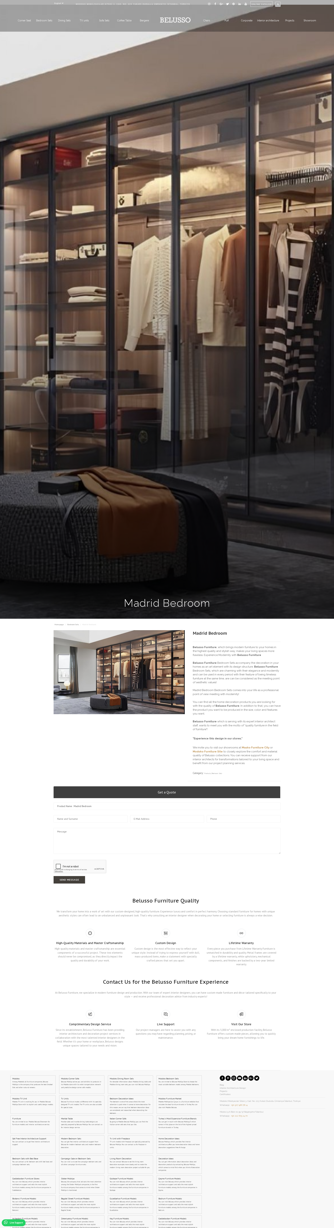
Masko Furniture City (255, 747)
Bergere (144, 20)
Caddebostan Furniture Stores (31, 1184)
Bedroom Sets (44, 20)
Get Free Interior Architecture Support (31, 1142)
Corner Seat (24, 20)
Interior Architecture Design (233, 1088)
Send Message (69, 879)
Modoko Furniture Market (178, 1103)
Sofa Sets (104, 20)
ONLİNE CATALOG (262, 4)
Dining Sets (64, 20)
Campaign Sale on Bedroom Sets (81, 1162)
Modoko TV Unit (32, 1102)
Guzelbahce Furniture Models (129, 1204)
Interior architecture (268, 20)
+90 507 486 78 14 (239, 1105)
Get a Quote (167, 792)
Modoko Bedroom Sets (178, 1082)
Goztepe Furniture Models (129, 1184)
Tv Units (81, 1103)
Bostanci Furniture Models (31, 1204)
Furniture (31, 1122)
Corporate (246, 20)
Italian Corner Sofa (129, 1122)
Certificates (225, 1094)
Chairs (206, 20)
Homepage (59, 624)
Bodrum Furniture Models (177, 1204)
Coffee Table (124, 20)
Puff (227, 20)
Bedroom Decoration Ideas (130, 1106)
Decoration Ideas (179, 1164)
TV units (84, 20)
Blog (222, 1085)
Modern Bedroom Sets (81, 1143)
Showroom (310, 20)
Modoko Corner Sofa (81, 1083)
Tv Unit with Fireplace (130, 1143)
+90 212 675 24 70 (239, 1116)
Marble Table (81, 1123)
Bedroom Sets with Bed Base (32, 1162)
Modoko (32, 1083)
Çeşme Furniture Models (177, 1184)
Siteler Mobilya (81, 1184)
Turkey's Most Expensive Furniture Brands (177, 1123)
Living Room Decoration (130, 1163)
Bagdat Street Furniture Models (80, 1204)
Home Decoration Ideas (179, 1143)
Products (207, 773)
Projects (289, 20)
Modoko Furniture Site (208, 751)
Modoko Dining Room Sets (130, 1082)
